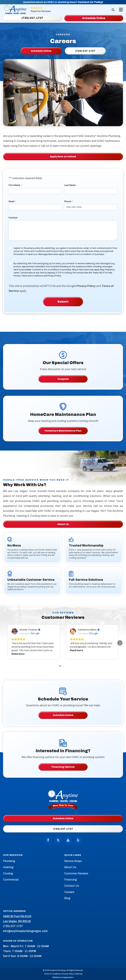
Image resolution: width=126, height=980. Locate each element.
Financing (70, 879)
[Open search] (113, 9)
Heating (8, 867)
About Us (63, 524)
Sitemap (78, 974)
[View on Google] (15, 631)
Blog (67, 898)
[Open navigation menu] (120, 9)
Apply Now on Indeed (63, 156)
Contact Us (71, 885)
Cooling (8, 873)
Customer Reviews (76, 873)
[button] (6, 642)
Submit (63, 301)
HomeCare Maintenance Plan (63, 430)
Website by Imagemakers (63, 977)
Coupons (63, 379)
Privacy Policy (56, 251)
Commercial (11, 879)
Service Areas (73, 861)
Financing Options (63, 767)
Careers (69, 892)
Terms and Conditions (35, 251)
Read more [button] (18, 654)
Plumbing (9, 861)
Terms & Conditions (52, 974)
